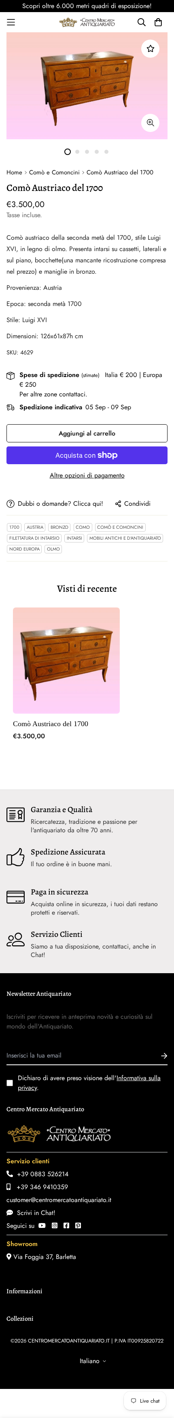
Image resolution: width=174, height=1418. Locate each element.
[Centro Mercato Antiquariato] (87, 22)
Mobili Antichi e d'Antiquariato (125, 538)
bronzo (59, 527)
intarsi (74, 538)
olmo (53, 549)
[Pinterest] (78, 1225)
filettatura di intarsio (34, 538)
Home (14, 172)
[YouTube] (42, 1225)
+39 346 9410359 (39, 1187)
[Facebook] (66, 1225)
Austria (35, 527)
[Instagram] (54, 1225)
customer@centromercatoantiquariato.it (58, 1199)
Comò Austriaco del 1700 (50, 724)
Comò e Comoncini (54, 172)
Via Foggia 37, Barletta (43, 1256)
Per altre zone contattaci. (53, 394)
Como (83, 527)
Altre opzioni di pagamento (87, 475)
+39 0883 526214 (40, 1174)
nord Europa (24, 549)
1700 (14, 527)
